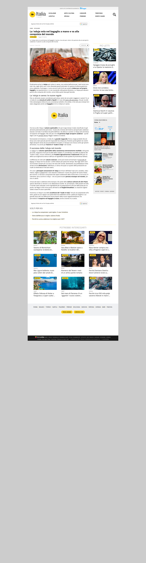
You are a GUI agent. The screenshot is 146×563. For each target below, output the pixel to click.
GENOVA (84, 307)
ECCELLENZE (37, 28)
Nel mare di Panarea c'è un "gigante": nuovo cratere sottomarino (71, 295)
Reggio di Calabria (43, 37)
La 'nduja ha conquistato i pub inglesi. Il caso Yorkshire (50, 212)
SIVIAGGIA (91, 337)
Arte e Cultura (69, 13)
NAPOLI (54, 307)
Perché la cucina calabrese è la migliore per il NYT (48, 219)
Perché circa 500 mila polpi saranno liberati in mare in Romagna (99, 295)
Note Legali (44, 339)
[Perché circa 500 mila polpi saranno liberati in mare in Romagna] (100, 283)
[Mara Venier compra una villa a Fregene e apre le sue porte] (100, 237)
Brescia (35, 245)
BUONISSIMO (103, 337)
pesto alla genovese (71, 100)
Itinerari (83, 16)
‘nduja (34, 151)
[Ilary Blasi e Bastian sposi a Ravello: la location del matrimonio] (72, 237)
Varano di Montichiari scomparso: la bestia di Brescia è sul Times (42, 249)
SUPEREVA (108, 337)
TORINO (48, 307)
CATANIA (98, 307)
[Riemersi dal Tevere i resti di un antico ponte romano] (72, 260)
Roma (62, 268)
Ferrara (91, 291)
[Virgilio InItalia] (37, 14)
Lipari (35, 291)
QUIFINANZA (97, 337)
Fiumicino (91, 245)
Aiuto (67, 339)
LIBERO (46, 337)
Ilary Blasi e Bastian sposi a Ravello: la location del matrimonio (71, 249)
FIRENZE (69, 307)
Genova (36, 268)
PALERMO (62, 307)
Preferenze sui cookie (61, 339)
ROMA (35, 307)
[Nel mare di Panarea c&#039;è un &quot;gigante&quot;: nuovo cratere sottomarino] (72, 283)
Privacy (48, 339)
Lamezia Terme (43, 136)
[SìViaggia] (83, 8)
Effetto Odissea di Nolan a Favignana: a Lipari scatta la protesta (44, 295)
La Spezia (95, 62)
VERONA (91, 307)
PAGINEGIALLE (56, 337)
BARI (103, 307)
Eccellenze (52, 13)
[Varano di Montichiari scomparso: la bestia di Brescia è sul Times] (45, 237)
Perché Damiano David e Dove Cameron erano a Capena (98, 272)
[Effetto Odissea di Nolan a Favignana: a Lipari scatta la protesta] (45, 283)
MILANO (41, 307)
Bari (94, 108)
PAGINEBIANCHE (76, 337)
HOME (31, 28)
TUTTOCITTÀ (83, 337)
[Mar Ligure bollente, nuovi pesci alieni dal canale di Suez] (45, 260)
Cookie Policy (53, 339)
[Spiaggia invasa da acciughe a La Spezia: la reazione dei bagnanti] (104, 54)
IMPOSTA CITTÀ (79, 312)
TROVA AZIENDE (67, 312)
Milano (95, 85)
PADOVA (109, 307)
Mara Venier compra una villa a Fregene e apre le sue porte (100, 249)
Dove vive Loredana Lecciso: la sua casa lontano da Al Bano (104, 90)
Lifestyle (52, 16)
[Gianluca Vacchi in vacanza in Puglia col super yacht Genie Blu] (104, 100)
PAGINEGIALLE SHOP (64, 337)
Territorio (99, 13)
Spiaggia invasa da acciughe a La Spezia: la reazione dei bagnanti (104, 67)
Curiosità (83, 13)
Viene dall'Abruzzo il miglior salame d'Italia (46, 215)
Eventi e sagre (100, 16)
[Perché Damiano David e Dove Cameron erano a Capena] (100, 260)
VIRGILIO (50, 337)
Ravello (63, 245)
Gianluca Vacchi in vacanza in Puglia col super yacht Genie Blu (103, 113)
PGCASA (71, 337)
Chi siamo (39, 339)
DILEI (88, 337)
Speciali (66, 16)
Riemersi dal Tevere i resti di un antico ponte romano (71, 271)
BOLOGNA (76, 307)
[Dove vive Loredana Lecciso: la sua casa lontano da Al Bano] (104, 77)
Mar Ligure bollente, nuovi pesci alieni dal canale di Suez (44, 272)
